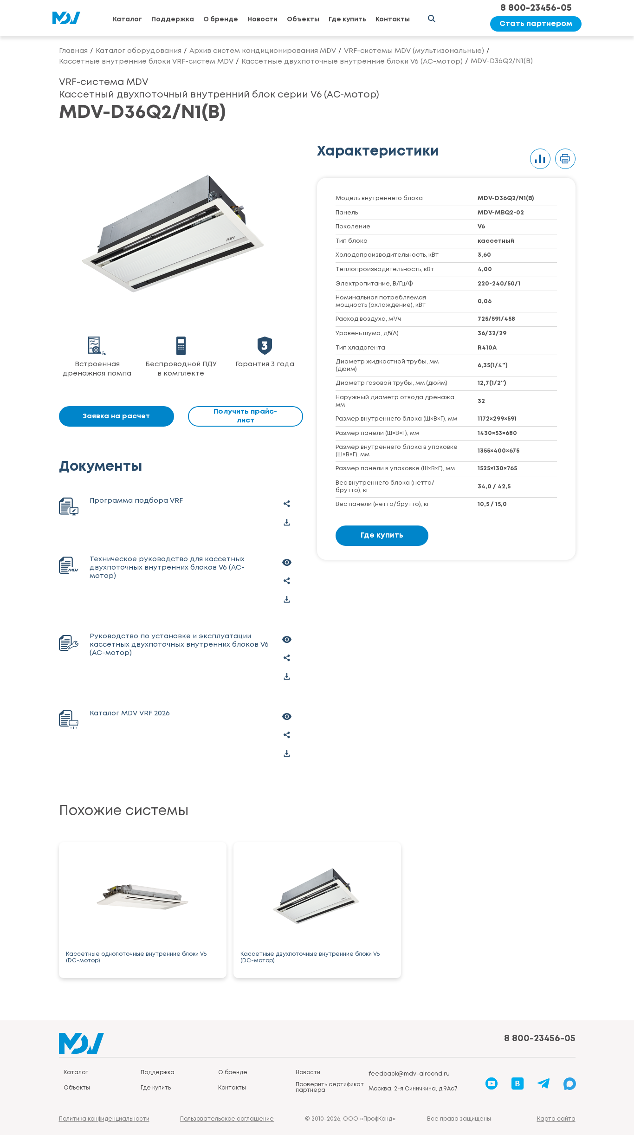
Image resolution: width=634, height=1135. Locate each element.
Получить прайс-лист (245, 416)
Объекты (303, 19)
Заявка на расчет (116, 416)
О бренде (220, 19)
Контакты (392, 19)
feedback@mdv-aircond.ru (409, 1074)
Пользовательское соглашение (227, 1119)
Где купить (347, 19)
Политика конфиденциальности (104, 1119)
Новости (262, 19)
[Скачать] (287, 522)
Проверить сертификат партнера (330, 1087)
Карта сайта (556, 1119)
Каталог (127, 19)
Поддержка (172, 19)
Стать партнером (535, 23)
